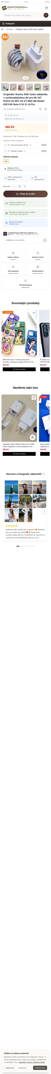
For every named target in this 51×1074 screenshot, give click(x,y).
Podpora (6, 2)
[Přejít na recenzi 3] (22, 546)
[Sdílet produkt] (45, 109)
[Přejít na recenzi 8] (32, 546)
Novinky (10, 29)
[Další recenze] (44, 511)
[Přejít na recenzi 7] (30, 546)
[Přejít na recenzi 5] (26, 546)
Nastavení (22, 1068)
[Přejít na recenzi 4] (24, 546)
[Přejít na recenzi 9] (34, 546)
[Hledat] (46, 15)
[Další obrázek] (46, 57)
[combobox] (25, 15)
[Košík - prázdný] (46, 8)
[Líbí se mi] (40, 109)
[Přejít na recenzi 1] (17, 546)
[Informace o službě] (30, 145)
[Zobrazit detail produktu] (32, 353)
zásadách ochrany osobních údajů (32, 1062)
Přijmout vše (40, 1068)
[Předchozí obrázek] (4, 57)
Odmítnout (10, 1068)
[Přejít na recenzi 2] (20, 546)
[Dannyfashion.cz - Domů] (14, 8)
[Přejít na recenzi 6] (28, 546)
